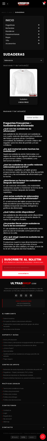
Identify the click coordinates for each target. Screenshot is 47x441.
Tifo (7, 40)
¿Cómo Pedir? (8, 348)
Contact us (7, 410)
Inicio (10, 20)
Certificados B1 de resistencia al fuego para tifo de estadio (21, 355)
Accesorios (11, 43)
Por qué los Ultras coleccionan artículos (17, 321)
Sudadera (23, 99)
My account (7, 419)
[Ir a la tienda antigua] (7, 4)
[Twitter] (21, 295)
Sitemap (6, 422)
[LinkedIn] (31, 295)
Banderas (10, 31)
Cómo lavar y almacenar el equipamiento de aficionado (23, 343)
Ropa (8, 37)
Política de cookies (10, 394)
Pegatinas (10, 25)
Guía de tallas (8, 351)
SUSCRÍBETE (23, 274)
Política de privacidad (11, 391)
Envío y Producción (10, 340)
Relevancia (23, 60)
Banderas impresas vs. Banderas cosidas (18, 375)
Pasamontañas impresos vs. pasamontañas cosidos (22, 378)
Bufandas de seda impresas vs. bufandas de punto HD (22, 369)
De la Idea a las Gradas (11, 329)
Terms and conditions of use (13, 388)
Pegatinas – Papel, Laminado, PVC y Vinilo (18, 372)
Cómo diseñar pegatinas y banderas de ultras (19, 345)
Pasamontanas (12, 34)
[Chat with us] (43, 437)
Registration (7, 416)
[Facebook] (16, 295)
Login (5, 413)
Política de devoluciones (12, 400)
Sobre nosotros (8, 318)
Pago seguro (8, 359)
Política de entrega (10, 397)
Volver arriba (34, 117)
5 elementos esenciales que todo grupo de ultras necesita (21, 325)
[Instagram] (26, 295)
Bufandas (10, 28)
